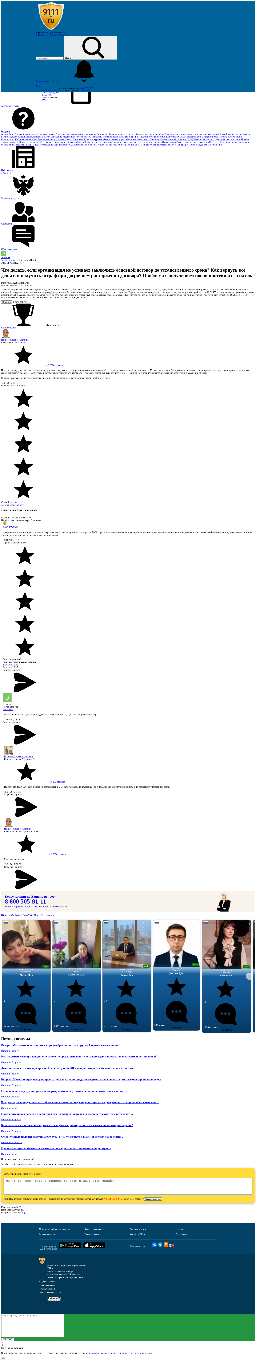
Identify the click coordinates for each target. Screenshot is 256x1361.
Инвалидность (146, 136)
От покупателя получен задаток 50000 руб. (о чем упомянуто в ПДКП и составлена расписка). (62, 1136)
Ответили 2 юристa (11, 1062)
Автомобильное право (26, 134)
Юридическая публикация (209, 144)
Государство (199, 134)
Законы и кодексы (138, 1229)
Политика (107, 142)
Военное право (156, 134)
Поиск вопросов (92, 1234)
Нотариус (34, 142)
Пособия (117, 142)
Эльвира (5, 257)
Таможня (78, 144)
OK (3, 1358)
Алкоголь (72, 134)
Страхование (46, 144)
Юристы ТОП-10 (49, 90)
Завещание (57, 136)
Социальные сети (24, 144)
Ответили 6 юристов (11, 1142)
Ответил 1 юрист (10, 1051)
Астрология (102, 134)
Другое (14, 136)
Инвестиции (160, 136)
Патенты (89, 142)
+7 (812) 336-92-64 (48, 1289)
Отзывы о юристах (47, 1234)
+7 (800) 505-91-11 (47, 1281)
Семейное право (228, 142)
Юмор (192, 144)
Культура (89, 139)
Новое (47, 95)
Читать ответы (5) (21, 302)
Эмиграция (183, 144)
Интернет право (210, 136)
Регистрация (47, 915)
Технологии (89, 144)
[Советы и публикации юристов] (51, 30)
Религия (188, 142)
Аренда (92, 134)
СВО (212, 142)
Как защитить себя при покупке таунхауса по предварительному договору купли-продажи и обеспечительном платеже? (78, 1056)
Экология (172, 144)
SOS (44, 100)
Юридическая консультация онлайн (52, 35)
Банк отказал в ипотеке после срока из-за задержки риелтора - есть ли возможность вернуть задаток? (67, 1125)
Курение (98, 139)
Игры (122, 136)
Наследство (207, 139)
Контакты (180, 1229)
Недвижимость (222, 139)
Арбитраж (82, 134)
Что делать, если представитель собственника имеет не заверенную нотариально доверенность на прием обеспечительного (80, 1102)
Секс (217, 142)
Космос (54, 139)
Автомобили (8, 134)
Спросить (26, 1029)
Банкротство (121, 134)
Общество (72, 142)
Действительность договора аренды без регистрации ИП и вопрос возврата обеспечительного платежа (67, 1068)
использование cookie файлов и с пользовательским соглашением (118, 1353)
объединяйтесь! (61, 32)
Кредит (69, 139)
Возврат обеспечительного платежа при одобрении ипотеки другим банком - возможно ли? (60, 1045)
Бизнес (131, 134)
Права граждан (130, 142)
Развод (180, 142)
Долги (238, 134)
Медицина (131, 139)
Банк (112, 134)
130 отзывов (57, 782)
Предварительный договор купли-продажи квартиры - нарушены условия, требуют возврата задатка (67, 1113)
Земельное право (110, 136)
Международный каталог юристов (54, 1229)
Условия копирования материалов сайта (65, 1277)
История (223, 136)
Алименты (61, 134)
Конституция (8, 139)
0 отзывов (8, 709)
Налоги (197, 139)
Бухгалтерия (142, 134)
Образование (60, 142)
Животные (38, 136)
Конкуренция (235, 136)
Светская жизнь (201, 142)
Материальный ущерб (114, 139)
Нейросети (235, 139)
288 (22, 1210)
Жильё (47, 136)
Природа (157, 142)
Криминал (78, 139)
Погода (98, 142)
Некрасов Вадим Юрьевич (14, 339)
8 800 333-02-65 (114, 1199)
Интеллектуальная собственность (184, 136)
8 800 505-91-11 (10, 527)
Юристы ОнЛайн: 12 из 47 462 (17, 915)
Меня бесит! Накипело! (149, 139)
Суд (71, 144)
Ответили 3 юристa (11, 1085)
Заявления (95, 136)
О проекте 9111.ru (138, 1234)
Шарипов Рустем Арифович (18, 756)
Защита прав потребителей (76, 136)
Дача (222, 134)
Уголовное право (122, 144)
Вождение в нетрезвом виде (178, 134)
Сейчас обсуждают (50, 93)
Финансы (136, 144)
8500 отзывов (54, 365)
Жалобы (27, 136)
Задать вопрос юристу (12, 505)
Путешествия (169, 142)
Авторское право (47, 134)
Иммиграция (132, 136)
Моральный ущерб (177, 139)
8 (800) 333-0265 (85, 88)
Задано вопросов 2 (10, 260)
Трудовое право (104, 144)
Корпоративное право (26, 139)
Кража (61, 139)
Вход (38, 86)
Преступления (145, 142)
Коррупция (44, 139)
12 (20, 1207)
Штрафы (162, 144)
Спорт (36, 144)
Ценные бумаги (149, 144)
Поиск (37, 915)
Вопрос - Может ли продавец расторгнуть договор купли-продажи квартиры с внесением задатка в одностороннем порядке (81, 1079)
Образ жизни (46, 142)
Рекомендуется (8, 327)
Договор (230, 134)
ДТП (20, 136)
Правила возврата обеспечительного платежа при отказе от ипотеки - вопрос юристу (56, 1148)
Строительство (61, 144)
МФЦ (190, 139)
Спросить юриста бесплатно (49, 81)
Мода (164, 139)
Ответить (6, 302)
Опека (80, 142)
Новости (24, 142)
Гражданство (213, 134)
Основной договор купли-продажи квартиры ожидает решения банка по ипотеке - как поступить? (65, 1091)
